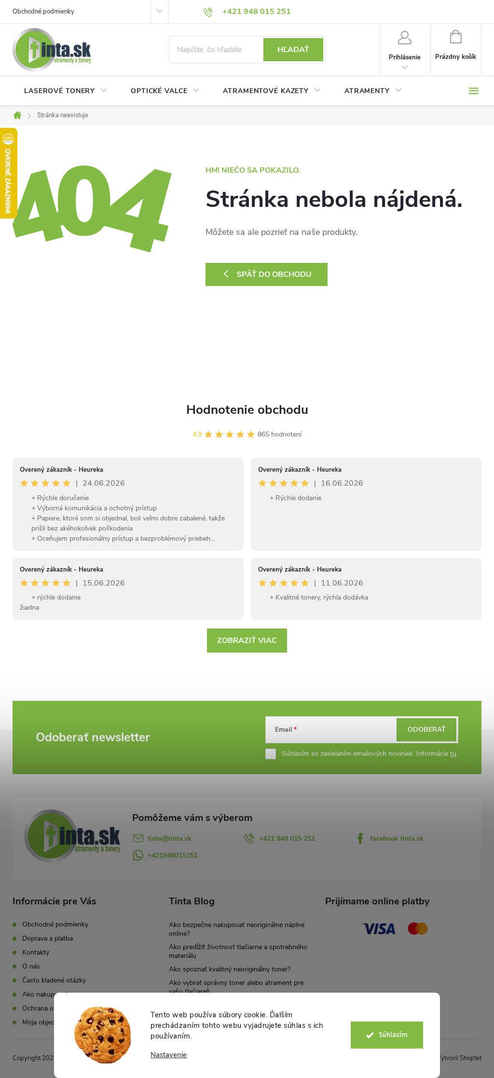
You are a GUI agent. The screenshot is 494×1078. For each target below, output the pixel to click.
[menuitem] (66, 91)
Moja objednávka (47, 1022)
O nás (31, 966)
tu (453, 753)
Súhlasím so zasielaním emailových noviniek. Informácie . (370, 753)
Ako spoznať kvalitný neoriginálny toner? (229, 969)
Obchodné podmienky (43, 11)
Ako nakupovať (45, 994)
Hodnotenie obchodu (247, 409)
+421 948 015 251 (287, 838)
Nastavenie (169, 1055)
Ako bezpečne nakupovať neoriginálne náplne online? (236, 929)
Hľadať (293, 49)
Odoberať (427, 729)
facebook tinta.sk (397, 838)
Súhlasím (393, 1035)
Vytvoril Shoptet (459, 1058)
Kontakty (35, 952)
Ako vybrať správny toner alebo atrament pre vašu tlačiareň (236, 987)
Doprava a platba (47, 938)
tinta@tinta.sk (170, 838)
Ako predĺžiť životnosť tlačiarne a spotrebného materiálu (238, 951)
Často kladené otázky (54, 980)
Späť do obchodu (274, 274)
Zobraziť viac (247, 640)
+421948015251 (173, 855)
